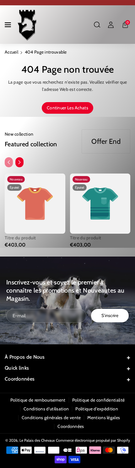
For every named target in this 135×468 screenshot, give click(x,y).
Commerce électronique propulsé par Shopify (93, 440)
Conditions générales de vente (51, 417)
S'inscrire (109, 316)
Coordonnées (20, 379)
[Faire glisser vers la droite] (19, 162)
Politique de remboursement (38, 400)
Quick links (17, 368)
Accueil (11, 52)
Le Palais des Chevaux (37, 440)
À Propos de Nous (25, 357)
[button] (8, 25)
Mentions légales (103, 417)
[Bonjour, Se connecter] (111, 25)
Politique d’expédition (96, 409)
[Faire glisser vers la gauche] (9, 162)
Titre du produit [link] (20, 238)
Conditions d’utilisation (46, 409)
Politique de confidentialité (98, 400)
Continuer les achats (67, 108)
